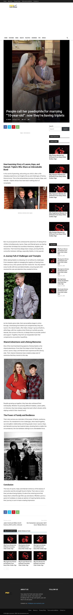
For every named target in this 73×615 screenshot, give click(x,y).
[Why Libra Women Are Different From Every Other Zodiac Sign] (40, 555)
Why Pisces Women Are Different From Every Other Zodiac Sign (10, 546)
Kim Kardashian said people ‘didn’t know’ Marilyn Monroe (37, 524)
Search (51, 126)
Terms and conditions (27, 1)
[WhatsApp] (17, 127)
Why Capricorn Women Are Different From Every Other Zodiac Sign (40, 546)
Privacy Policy (17, 1)
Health (22, 37)
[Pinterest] (13, 127)
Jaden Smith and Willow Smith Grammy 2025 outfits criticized (13, 524)
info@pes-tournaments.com (36, 603)
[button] (67, 38)
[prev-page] (5, 569)
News (16, 37)
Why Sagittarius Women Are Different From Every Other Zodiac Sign (10, 563)
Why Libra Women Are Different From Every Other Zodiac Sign (39, 563)
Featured (11, 37)
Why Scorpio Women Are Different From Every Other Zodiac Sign (25, 563)
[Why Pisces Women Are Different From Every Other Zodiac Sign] (10, 539)
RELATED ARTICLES (10, 531)
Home (5, 1)
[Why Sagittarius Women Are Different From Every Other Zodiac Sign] (10, 555)
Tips (39, 37)
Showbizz (34, 37)
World (44, 37)
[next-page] (7, 569)
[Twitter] (9, 127)
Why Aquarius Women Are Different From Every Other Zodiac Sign (25, 546)
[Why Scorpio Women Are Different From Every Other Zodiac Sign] (25, 555)
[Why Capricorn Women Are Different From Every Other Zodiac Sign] (40, 539)
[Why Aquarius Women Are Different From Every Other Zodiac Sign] (25, 539)
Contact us (36, 1)
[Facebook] (5, 127)
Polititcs (27, 37)
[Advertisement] (36, 22)
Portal (9, 119)
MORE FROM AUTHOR (24, 531)
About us (10, 1)
